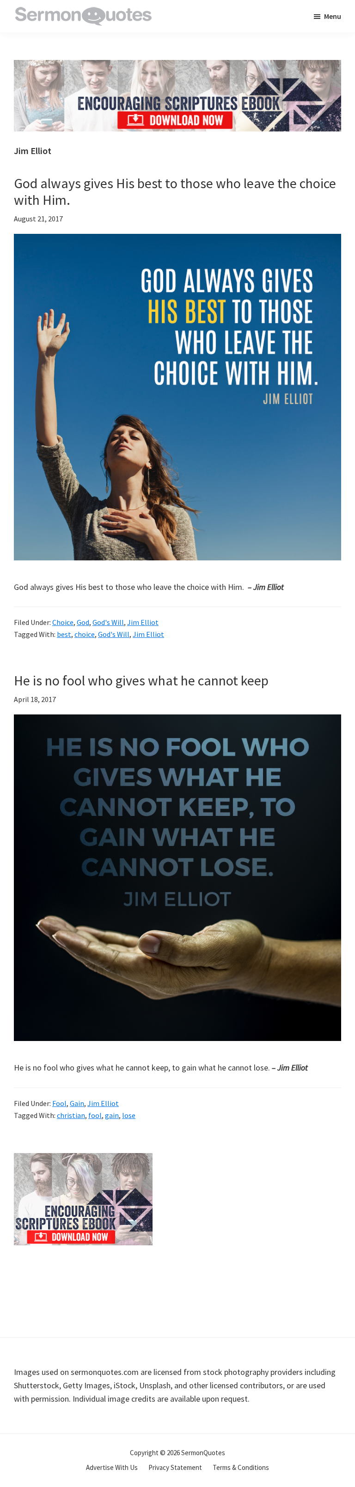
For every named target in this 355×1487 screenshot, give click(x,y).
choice (84, 634)
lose (128, 1115)
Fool (59, 1103)
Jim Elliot (143, 622)
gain (112, 1115)
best (64, 634)
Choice (62, 622)
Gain (77, 1103)
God (83, 622)
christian (71, 1115)
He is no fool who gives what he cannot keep (141, 680)
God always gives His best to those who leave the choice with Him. (175, 191)
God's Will (108, 622)
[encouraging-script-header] (177, 66)
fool (95, 1115)
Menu (332, 16)
